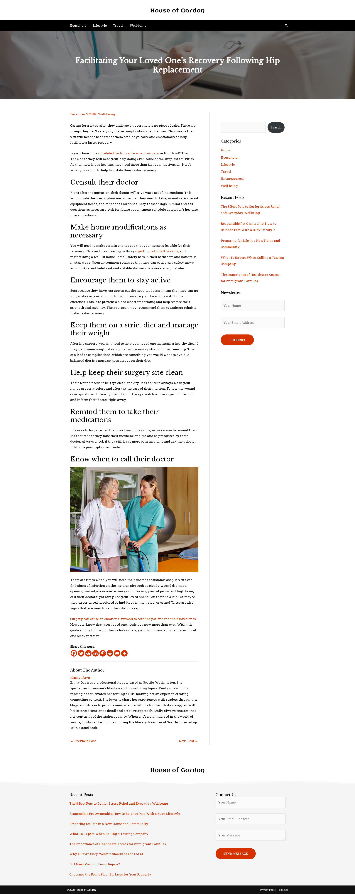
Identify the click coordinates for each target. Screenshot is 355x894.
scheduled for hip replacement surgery (128, 153)
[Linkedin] (95, 653)
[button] (286, 26)
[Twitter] (81, 653)
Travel (226, 171)
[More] (124, 653)
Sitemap (283, 889)
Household (229, 157)
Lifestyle (228, 164)
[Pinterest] (102, 653)
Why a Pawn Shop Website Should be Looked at (106, 854)
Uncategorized (232, 178)
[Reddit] (88, 653)
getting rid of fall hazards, (159, 251)
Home (225, 150)
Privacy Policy (268, 889)
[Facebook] (74, 653)
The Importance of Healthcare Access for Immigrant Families (117, 844)
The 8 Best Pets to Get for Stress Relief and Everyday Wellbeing (118, 803)
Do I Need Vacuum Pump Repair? (94, 864)
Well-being (106, 114)
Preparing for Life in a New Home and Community (108, 824)
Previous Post (83, 741)
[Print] (110, 653)
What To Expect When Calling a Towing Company (108, 834)
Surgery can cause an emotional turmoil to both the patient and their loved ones (133, 619)
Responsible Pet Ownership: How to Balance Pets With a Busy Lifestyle (124, 813)
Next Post (188, 741)
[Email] (117, 653)
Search (276, 127)
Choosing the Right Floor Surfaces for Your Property (110, 874)
